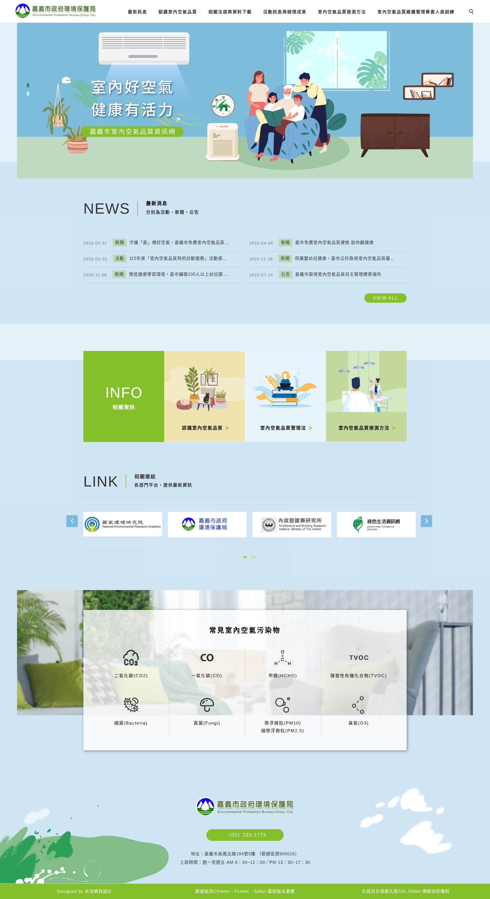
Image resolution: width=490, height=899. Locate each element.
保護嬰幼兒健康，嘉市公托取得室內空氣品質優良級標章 (338, 258)
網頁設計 (103, 891)
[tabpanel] (245, 89)
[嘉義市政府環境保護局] (207, 524)
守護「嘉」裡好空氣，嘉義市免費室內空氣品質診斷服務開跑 (173, 242)
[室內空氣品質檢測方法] (366, 395)
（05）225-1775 (246, 835)
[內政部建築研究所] (291, 524)
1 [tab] (28, 85)
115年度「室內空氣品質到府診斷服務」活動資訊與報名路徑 (173, 258)
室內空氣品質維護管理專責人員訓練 (416, 11)
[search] (472, 12)
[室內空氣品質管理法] (285, 395)
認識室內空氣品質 (178, 11)
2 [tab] (28, 94)
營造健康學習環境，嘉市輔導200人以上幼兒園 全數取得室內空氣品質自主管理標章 (173, 274)
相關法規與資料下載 (230, 11)
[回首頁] (55, 11)
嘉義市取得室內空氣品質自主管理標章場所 (331, 274)
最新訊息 (137, 11)
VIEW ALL (385, 298)
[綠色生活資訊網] (376, 524)
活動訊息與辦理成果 (285, 11)
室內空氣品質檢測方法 (342, 11)
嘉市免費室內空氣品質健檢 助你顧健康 (327, 242)
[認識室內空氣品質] (204, 395)
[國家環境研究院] (122, 523)
